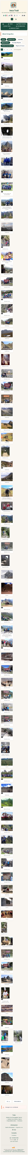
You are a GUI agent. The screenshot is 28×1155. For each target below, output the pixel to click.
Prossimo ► (17, 1101)
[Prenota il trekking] (15, 19)
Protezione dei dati (7, 1151)
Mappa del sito (20, 1149)
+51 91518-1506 (14, 1137)
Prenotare (20, 1120)
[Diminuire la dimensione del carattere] (24, 15)
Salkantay (20, 39)
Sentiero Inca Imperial (7, 45)
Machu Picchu (5, 42)
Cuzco (3, 39)
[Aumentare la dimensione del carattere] (23, 15)
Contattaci (14, 1135)
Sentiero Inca (11, 39)
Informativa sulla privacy (17, 1150)
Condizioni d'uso (8, 1150)
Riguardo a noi (19, 1127)
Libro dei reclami (14, 1141)
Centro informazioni (9, 1127)
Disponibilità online (11, 1120)
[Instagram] (14, 1129)
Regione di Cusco (20, 45)
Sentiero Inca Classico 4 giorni (15, 1119)
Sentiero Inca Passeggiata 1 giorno (14, 1117)
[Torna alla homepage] (3, 24)
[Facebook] (12, 1129)
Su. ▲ (8, 1101)
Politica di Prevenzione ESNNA (18, 1151)
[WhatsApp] (15, 1129)
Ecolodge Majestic (16, 42)
